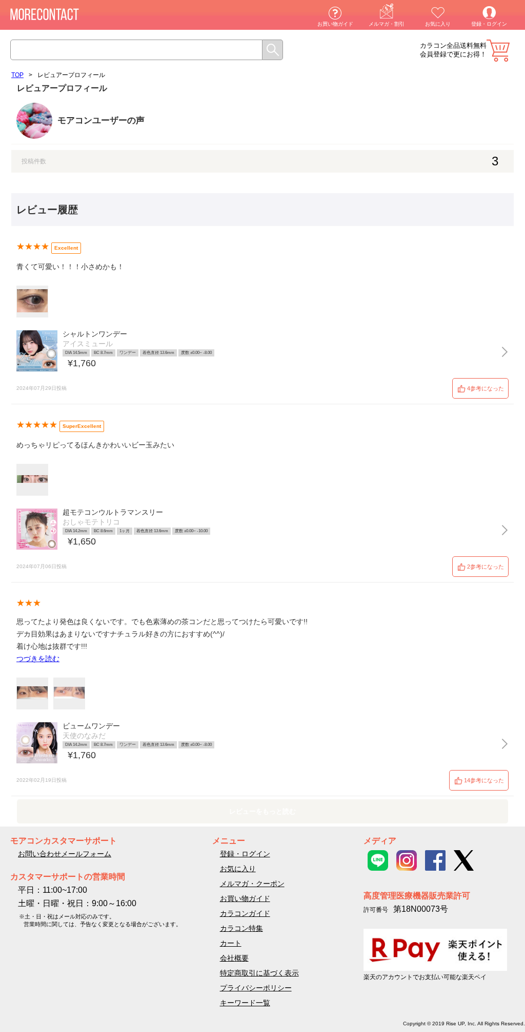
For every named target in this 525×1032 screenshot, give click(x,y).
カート (498, 51)
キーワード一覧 (245, 1003)
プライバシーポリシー (256, 988)
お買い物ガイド (335, 24)
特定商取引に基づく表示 (259, 973)
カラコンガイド (245, 913)
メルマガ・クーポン (252, 883)
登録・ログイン (489, 24)
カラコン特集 (241, 928)
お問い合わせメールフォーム (64, 854)
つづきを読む (37, 658)
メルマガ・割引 (387, 24)
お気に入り (438, 24)
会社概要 (234, 958)
